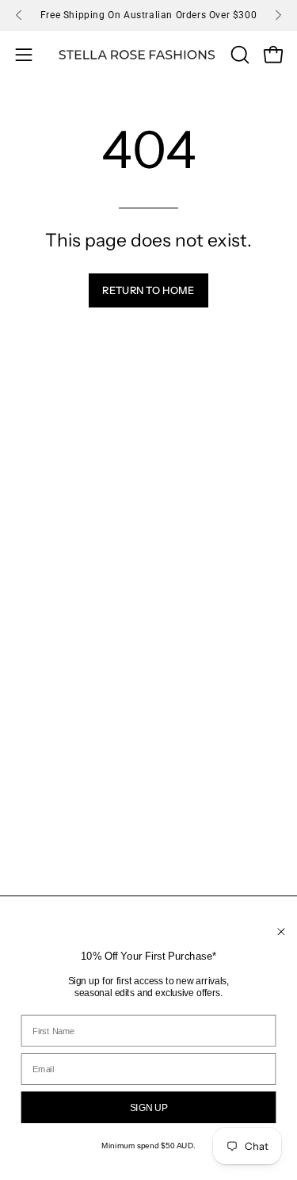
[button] (238, 55)
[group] (148, 15)
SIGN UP (149, 1107)
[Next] (278, 15)
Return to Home (148, 290)
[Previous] (19, 15)
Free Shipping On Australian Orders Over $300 (148, 15)
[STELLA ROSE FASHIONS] (137, 55)
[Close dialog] (281, 932)
